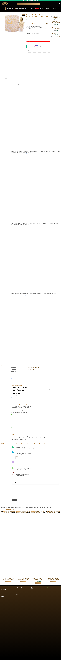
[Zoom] (6, 79)
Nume (13, 493)
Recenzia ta (14, 486)
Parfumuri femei (9, 8)
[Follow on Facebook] (57, 0)
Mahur (29, 53)
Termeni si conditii (19, 591)
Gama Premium (54, 8)
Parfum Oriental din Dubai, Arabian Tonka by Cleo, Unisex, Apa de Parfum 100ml (8, 579)
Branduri (2, 591)
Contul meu (2, 596)
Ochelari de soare (24, 10)
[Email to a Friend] (30, 55)
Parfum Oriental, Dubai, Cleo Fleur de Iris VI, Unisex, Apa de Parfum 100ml (38, 579)
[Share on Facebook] (27, 55)
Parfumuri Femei (31, 51)
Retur (17, 592)
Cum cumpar (3, 592)
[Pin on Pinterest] (31, 55)
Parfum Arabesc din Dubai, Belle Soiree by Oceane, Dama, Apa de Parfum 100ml (23, 579)
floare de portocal (30, 369)
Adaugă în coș (8, 581)
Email (37, 493)
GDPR (17, 589)
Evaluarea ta (14, 482)
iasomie (34, 369)
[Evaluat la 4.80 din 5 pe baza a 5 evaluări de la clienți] (38, 20)
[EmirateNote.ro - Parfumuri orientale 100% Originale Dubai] (5, 4)
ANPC (17, 594)
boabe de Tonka (30, 367)
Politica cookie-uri (19, 587)
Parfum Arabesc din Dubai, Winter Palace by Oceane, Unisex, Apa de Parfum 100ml (53, 579)
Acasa (2, 587)
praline (36, 367)
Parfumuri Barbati (20, 8)
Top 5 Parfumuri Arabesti (35, 590)
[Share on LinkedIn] (35, 55)
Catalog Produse (3, 589)
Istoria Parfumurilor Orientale (35, 591)
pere (32, 371)
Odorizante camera (14, 10)
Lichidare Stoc (51, 10)
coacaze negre (30, 371)
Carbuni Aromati (41, 10)
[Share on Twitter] (28, 55)
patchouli (34, 367)
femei (28, 373)
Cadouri (33, 10)
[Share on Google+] (33, 55)
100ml (28, 365)
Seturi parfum (45, 8)
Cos (1, 594)
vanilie (38, 367)
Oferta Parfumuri (33, 8)
